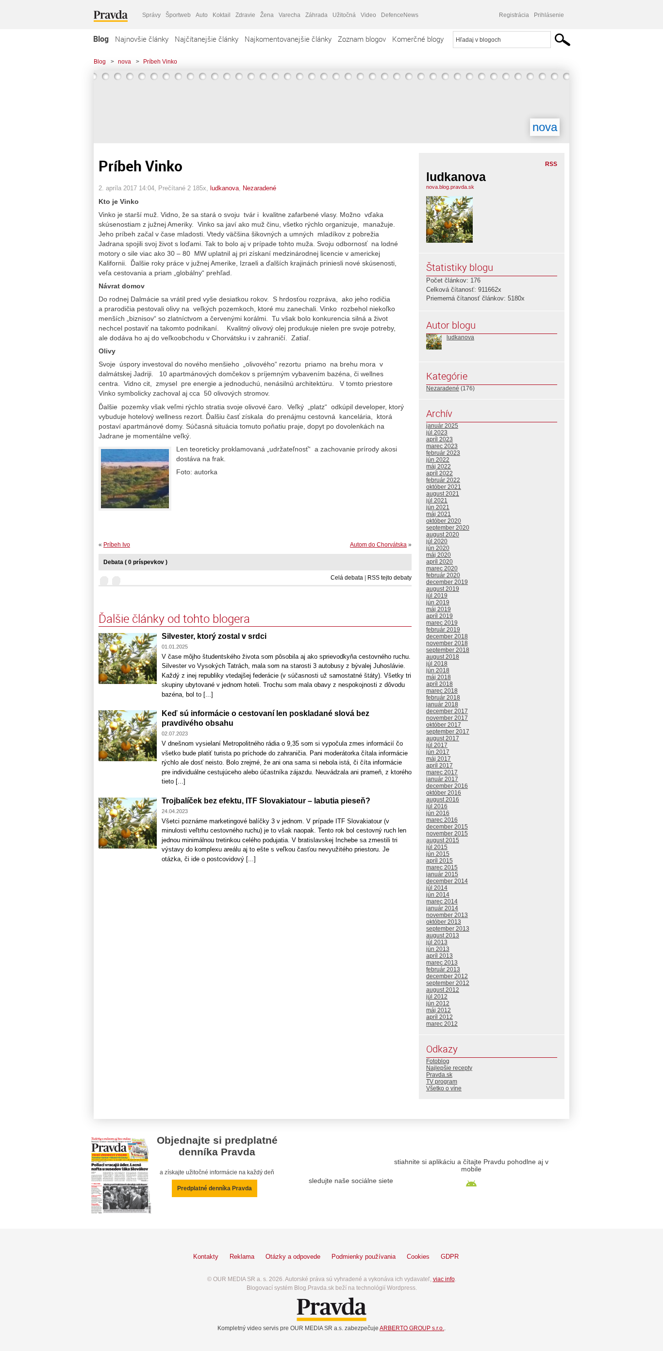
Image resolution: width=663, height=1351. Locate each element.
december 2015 (447, 826)
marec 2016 (442, 820)
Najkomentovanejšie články (288, 39)
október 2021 (443, 487)
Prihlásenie (549, 15)
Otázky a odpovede (292, 1256)
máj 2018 (438, 677)
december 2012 (447, 976)
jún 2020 (437, 548)
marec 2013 (442, 962)
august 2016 (442, 799)
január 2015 (442, 874)
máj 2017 (438, 758)
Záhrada (316, 15)
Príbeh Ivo (116, 544)
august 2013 (442, 935)
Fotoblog (437, 1061)
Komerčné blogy (418, 39)
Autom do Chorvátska (378, 544)
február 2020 (443, 575)
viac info (444, 1279)
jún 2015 (437, 854)
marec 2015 (442, 867)
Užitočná (344, 15)
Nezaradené (259, 188)
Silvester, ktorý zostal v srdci (214, 636)
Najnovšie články (141, 39)
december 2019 (447, 582)
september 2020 (447, 527)
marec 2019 (442, 622)
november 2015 (447, 833)
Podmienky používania (364, 1256)
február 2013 (443, 969)
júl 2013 (437, 942)
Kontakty (205, 1256)
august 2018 (442, 656)
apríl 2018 (439, 684)
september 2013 (447, 928)
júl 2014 (437, 887)
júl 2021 (437, 500)
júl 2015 (437, 847)
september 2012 (447, 983)
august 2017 (442, 738)
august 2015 (442, 840)
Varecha (289, 15)
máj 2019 (438, 609)
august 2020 (442, 534)
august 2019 (442, 588)
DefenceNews (399, 15)
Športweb (178, 15)
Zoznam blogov (362, 39)
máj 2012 (438, 1010)
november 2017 (447, 718)
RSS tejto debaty (389, 577)
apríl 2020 (439, 561)
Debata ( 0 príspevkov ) (135, 562)
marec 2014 (442, 901)
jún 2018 (437, 670)
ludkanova (224, 188)
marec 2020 (442, 568)
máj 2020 (438, 554)
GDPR (450, 1256)
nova (124, 61)
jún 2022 (437, 459)
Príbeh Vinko (160, 61)
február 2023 (443, 453)
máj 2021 (438, 514)
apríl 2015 (439, 860)
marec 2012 (442, 1023)
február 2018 (443, 697)
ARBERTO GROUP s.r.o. (412, 1328)
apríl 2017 (439, 765)
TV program (441, 1081)
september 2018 (447, 650)
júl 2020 (437, 541)
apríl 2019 (439, 616)
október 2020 (443, 520)
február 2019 (443, 629)
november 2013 (447, 915)
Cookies (418, 1256)
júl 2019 (437, 595)
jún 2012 (437, 1003)
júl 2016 (437, 806)
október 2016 (443, 792)
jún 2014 (437, 894)
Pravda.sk (439, 1074)
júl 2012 (437, 996)
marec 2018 (442, 690)
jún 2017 (437, 752)
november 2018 (447, 643)
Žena (267, 15)
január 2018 (442, 704)
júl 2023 (437, 432)
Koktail (222, 15)
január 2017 (442, 779)
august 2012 (442, 989)
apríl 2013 (439, 955)
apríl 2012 (439, 1017)
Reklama (242, 1256)
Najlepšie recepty (449, 1068)
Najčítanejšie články (206, 39)
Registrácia (514, 15)
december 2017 (447, 711)
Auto (202, 15)
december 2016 (447, 786)
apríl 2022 (439, 473)
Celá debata (347, 577)
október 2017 (443, 724)
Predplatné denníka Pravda (214, 1188)
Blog (101, 38)
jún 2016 (437, 813)
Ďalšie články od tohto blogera (174, 618)
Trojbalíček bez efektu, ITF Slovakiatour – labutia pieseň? (266, 801)
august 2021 (442, 493)
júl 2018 (437, 663)
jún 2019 (437, 602)
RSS (551, 164)
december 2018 (447, 636)
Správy (151, 15)
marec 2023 (442, 446)
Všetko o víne (444, 1088)
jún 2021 (437, 507)
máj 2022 (438, 466)
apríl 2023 (439, 439)
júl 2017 (437, 745)
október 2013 (443, 921)
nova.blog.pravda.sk (450, 187)
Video (368, 15)
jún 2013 (437, 949)
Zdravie (245, 15)
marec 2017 (442, 772)
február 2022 (443, 480)
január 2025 (442, 425)
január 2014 (442, 908)
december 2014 (447, 881)
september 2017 (447, 731)
